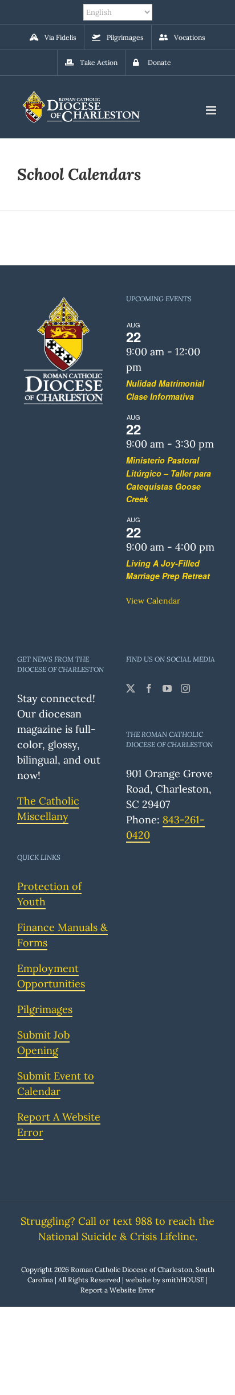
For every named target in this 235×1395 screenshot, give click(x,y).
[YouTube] (167, 688)
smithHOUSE (183, 1279)
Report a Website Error (117, 1290)
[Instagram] (185, 688)
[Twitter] (130, 688)
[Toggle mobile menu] (212, 110)
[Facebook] (148, 688)
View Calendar (153, 601)
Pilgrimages (44, 1009)
